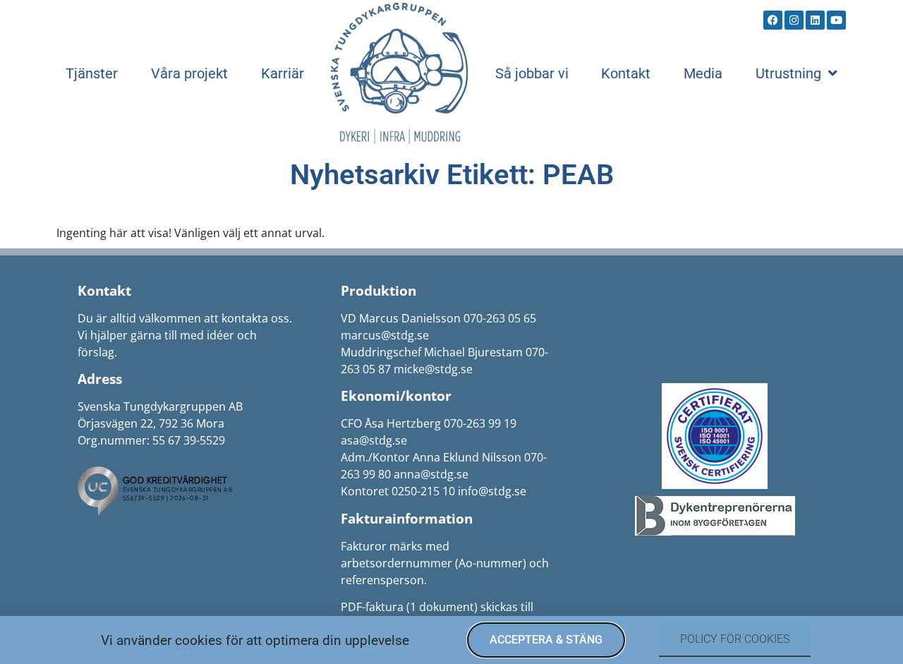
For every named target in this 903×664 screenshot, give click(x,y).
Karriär (282, 73)
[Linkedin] (815, 20)
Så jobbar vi (532, 73)
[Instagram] (794, 20)
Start (399, 73)
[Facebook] (772, 20)
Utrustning (788, 73)
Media (703, 73)
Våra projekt (189, 73)
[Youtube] (836, 20)
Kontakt (625, 73)
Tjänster (92, 73)
